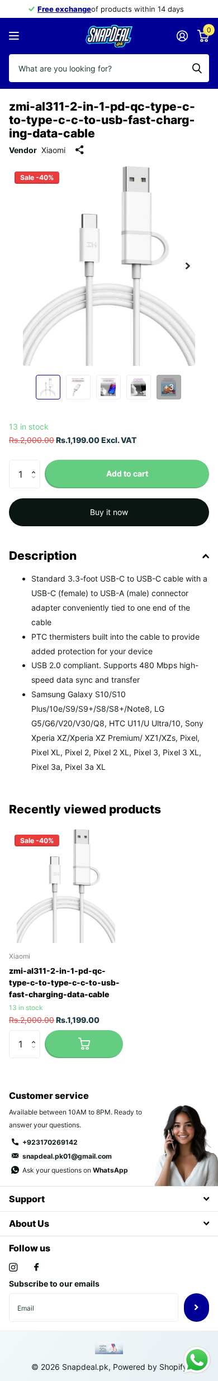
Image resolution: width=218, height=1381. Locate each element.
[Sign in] (182, 35)
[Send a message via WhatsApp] (197, 1360)
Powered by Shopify (150, 1367)
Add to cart (127, 473)
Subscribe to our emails (54, 1283)
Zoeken (196, 68)
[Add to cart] (84, 1044)
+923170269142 (50, 1142)
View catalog (15, 36)
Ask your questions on (75, 1170)
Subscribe (196, 1307)
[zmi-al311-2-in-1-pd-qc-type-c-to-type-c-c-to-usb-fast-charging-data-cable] (66, 886)
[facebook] (36, 1268)
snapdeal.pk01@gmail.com (67, 1156)
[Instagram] (13, 1267)
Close (109, 1199)
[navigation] (48, 387)
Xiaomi (53, 150)
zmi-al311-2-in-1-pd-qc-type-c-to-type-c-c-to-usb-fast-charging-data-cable (64, 982)
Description (43, 556)
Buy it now (109, 512)
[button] (188, 266)
